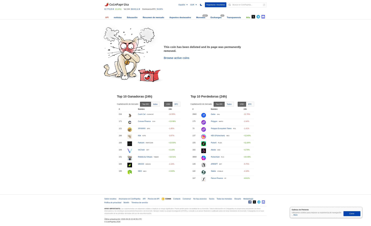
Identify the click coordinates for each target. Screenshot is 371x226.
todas (155, 104)
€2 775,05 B (109, 9)
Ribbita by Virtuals (145, 157)
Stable (213, 171)
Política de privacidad (112, 203)
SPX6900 (142, 128)
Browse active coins (176, 58)
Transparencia (234, 17)
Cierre (351, 214)
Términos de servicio (139, 203)
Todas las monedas (224, 199)
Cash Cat (141, 114)
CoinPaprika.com (116, 4)
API (107, 17)
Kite (139, 136)
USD (168, 104)
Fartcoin (141, 143)
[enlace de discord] (263, 16)
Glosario (237, 199)
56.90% (160, 9)
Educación (132, 17)
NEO (140, 171)
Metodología (248, 199)
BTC (176, 104)
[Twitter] (253, 16)
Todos (229, 104)
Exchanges (216, 17)
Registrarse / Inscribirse (215, 5)
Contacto (176, 199)
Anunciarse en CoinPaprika (129, 199)
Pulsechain (215, 157)
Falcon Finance (217, 178)
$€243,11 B (135, 9)
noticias (118, 17)
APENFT (214, 164)
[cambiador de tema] (201, 5)
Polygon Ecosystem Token (221, 128)
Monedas (200, 17)
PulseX (214, 143)
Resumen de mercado (153, 17)
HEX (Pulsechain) (218, 136)
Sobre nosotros (110, 199)
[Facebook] (249, 202)
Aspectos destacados (180, 17)
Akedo (213, 150)
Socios (211, 199)
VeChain (141, 150)
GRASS (141, 164)
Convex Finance (144, 121)
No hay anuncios (200, 199)
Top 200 (145, 104)
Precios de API (153, 199)
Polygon (214, 121)
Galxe (213, 114)
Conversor (187, 199)
